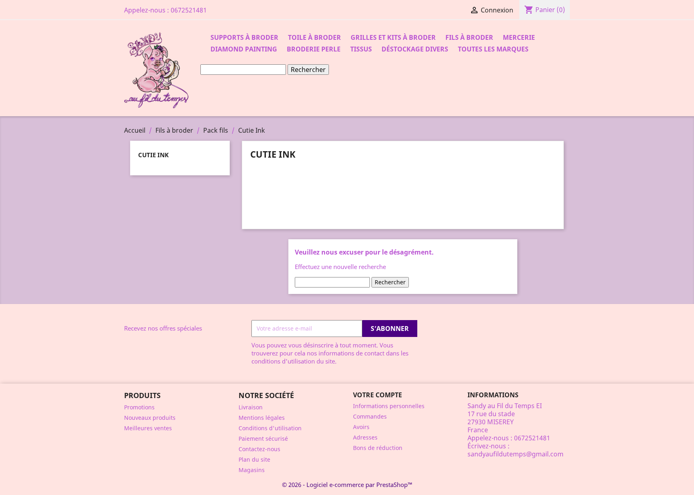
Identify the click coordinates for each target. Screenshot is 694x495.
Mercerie (519, 37)
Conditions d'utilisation (270, 428)
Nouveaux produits (150, 417)
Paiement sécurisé (263, 438)
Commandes (370, 416)
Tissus (361, 49)
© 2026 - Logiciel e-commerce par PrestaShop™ (347, 485)
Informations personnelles (389, 406)
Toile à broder (314, 37)
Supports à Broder (244, 37)
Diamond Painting (243, 49)
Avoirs (361, 427)
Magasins (252, 470)
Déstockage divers (415, 49)
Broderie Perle (314, 49)
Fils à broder (469, 37)
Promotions (139, 407)
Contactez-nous (259, 449)
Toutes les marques (493, 49)
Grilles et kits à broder (393, 37)
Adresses (365, 437)
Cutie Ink (153, 155)
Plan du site (254, 459)
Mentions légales (262, 417)
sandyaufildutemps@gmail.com (515, 454)
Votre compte (377, 394)
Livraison (251, 407)
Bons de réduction (377, 448)
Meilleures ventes (148, 428)
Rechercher (308, 69)
